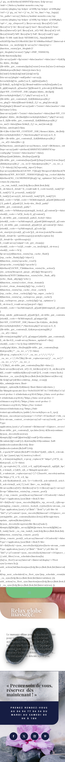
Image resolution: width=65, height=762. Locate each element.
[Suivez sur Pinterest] (45, 736)
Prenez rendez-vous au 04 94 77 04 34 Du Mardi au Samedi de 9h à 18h (29, 713)
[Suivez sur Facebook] (13, 736)
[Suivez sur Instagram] (35, 736)
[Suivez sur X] (24, 736)
